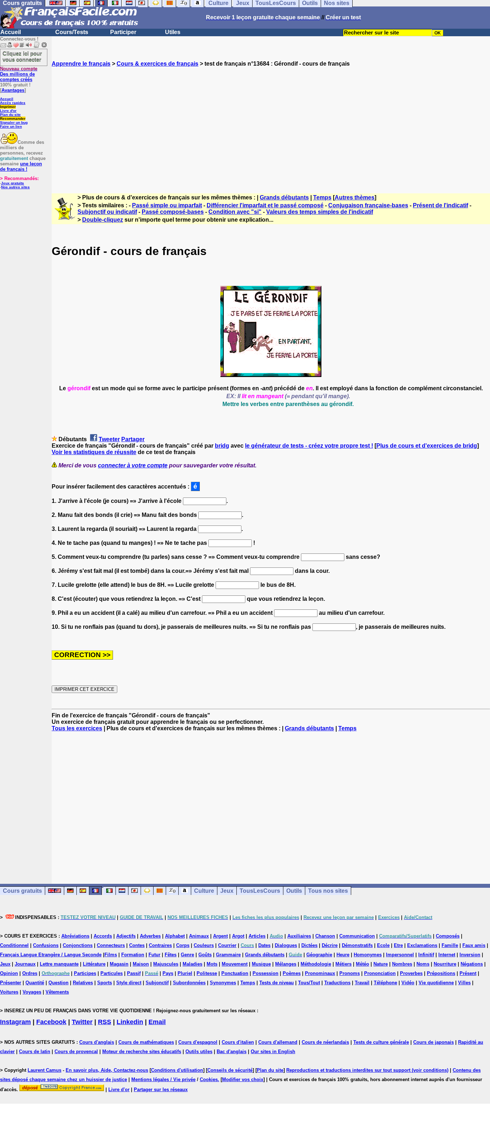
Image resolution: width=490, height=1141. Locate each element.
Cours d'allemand (277, 1042)
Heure (342, 954)
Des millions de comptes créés (18, 74)
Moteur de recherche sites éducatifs (141, 1051)
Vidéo (407, 982)
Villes (464, 982)
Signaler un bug (14, 122)
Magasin (119, 964)
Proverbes (411, 973)
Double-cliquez (102, 220)
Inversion (470, 954)
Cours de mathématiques (146, 1042)
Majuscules (165, 964)
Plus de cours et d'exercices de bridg (426, 446)
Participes (85, 973)
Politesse (207, 973)
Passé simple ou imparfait (167, 205)
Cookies (209, 1079)
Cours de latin (34, 1051)
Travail (362, 982)
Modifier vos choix (242, 1079)
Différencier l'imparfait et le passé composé (265, 205)
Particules (111, 973)
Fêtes (170, 954)
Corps (182, 945)
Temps (322, 197)
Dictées (309, 945)
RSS (104, 1022)
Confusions (45, 945)
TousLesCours (260, 891)
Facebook (51, 1022)
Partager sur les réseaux (161, 1089)
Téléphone (385, 982)
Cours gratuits (22, 891)
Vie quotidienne (436, 982)
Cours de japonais (433, 1042)
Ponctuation (234, 973)
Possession (265, 973)
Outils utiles (198, 1051)
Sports (104, 982)
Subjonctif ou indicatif (107, 212)
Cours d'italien (238, 1042)
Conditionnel (14, 945)
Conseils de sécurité (230, 1070)
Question (58, 982)
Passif (134, 973)
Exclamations (422, 945)
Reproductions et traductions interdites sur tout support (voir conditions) (367, 1070)
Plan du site (10, 115)
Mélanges (285, 964)
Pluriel (185, 973)
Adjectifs (126, 936)
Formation (132, 954)
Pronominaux (320, 973)
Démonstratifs (357, 945)
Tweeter (109, 439)
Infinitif (426, 954)
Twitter (82, 1022)
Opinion (9, 973)
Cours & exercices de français (157, 64)
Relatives (83, 982)
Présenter (10, 982)
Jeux (227, 891)
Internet (446, 954)
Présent (468, 973)
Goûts (205, 954)
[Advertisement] (271, 124)
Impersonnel (400, 954)
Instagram (15, 1022)
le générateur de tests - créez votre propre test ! (309, 446)
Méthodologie (316, 964)
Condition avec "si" (235, 212)
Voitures (9, 992)
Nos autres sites (15, 187)
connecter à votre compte (133, 465)
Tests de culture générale (381, 1042)
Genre (187, 954)
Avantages (12, 90)
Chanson (325, 936)
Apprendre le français (81, 64)
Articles (257, 936)
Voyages (32, 992)
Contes (137, 945)
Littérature (94, 964)
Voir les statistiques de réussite (94, 452)
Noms (422, 964)
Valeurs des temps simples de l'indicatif (319, 212)
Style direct (128, 982)
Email (157, 1022)
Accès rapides (12, 103)
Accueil (10, 32)
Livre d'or (8, 111)
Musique (261, 964)
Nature (380, 964)
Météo (362, 964)
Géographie (319, 954)
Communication (357, 936)
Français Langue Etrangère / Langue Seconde (51, 954)
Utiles (172, 32)
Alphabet (175, 936)
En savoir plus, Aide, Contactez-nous (107, 1070)
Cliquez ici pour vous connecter (22, 56)
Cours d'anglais (96, 1042)
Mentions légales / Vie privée (163, 1079)
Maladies (192, 964)
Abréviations (75, 936)
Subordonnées (189, 982)
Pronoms (349, 973)
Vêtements (57, 992)
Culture (204, 891)
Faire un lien (11, 126)
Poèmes (292, 973)
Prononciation (380, 973)
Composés (448, 936)
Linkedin (130, 1022)
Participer (123, 32)
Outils (294, 891)
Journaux (25, 964)
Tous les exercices (77, 728)
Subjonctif (157, 982)
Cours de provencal (76, 1051)
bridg (222, 446)
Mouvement (235, 964)
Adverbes (150, 936)
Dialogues (286, 945)
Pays (167, 973)
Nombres (402, 964)
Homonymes (368, 954)
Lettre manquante (59, 964)
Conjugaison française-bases (368, 205)
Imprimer (8, 107)
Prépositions (441, 973)
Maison (141, 964)
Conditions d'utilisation (177, 1070)
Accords (103, 936)
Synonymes (223, 982)
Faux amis (473, 945)
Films (110, 954)
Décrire (330, 945)
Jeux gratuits (12, 183)
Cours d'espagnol (197, 1042)
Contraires (160, 945)
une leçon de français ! (21, 166)
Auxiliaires (299, 936)
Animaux (199, 936)
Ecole (383, 945)
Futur (154, 954)
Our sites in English (273, 1051)
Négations (472, 964)
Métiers (343, 964)
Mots (212, 964)
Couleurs (204, 945)
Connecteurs (111, 945)
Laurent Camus (44, 1070)
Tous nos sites (328, 891)
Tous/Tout (309, 982)
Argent (220, 936)
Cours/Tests (71, 32)
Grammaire (228, 954)
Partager (133, 439)
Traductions (337, 982)
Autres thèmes (354, 197)
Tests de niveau (276, 982)
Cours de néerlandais (325, 1042)
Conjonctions (78, 945)
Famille (450, 945)
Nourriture (445, 964)
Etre (398, 945)
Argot (238, 936)
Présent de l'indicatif (440, 205)
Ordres (29, 973)
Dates (264, 945)
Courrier (227, 945)
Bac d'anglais (231, 1051)
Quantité (34, 982)
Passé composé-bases (173, 212)
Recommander (12, 119)
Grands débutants (284, 197)
